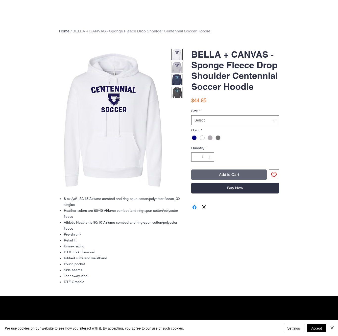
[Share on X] (204, 207)
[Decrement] (195, 157)
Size (195, 111)
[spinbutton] (202, 157)
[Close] (332, 328)
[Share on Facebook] (194, 207)
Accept (316, 328)
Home (64, 31)
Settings (293, 328)
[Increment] (210, 157)
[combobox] (235, 120)
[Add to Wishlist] (274, 174)
